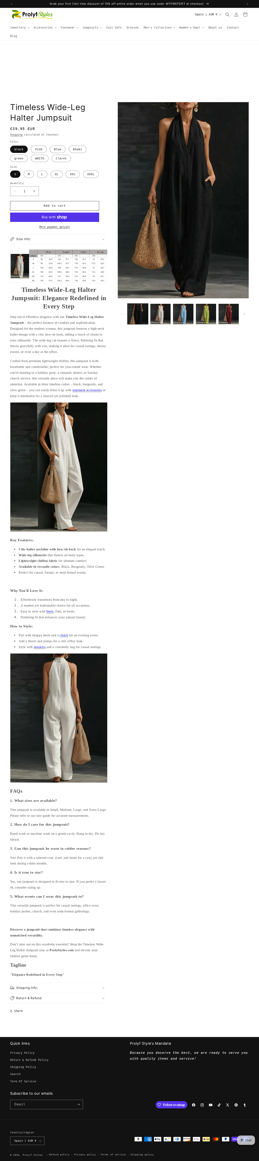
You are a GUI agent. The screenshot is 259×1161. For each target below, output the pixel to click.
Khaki (77, 149)
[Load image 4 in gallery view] (206, 314)
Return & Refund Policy (29, 1059)
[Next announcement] (247, 4)
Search (15, 1074)
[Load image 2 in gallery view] (160, 314)
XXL (72, 174)
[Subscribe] (78, 1104)
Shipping (16, 134)
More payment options (54, 227)
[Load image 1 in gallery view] (137, 314)
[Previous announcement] (11, 4)
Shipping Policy (23, 1067)
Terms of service (113, 1154)
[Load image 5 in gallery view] (228, 314)
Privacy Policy (22, 1052)
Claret (61, 158)
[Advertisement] (129, 70)
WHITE (39, 158)
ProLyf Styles (33, 1155)
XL (56, 174)
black (18, 149)
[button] (19, 27)
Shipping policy (142, 1154)
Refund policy (59, 1154)
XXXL (90, 174)
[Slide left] (122, 313)
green (18, 158)
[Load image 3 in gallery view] (183, 314)
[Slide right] (244, 313)
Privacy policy (85, 1154)
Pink (38, 149)
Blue (57, 149)
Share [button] (18, 1011)
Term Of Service (23, 1081)
